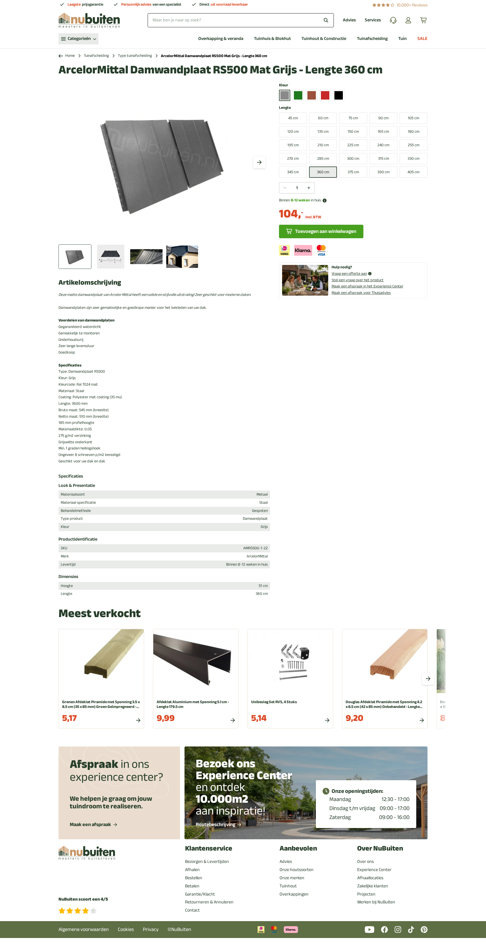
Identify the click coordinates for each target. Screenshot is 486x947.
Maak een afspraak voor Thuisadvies (361, 292)
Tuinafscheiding (372, 38)
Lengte (285, 107)
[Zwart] (338, 95)
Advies (349, 20)
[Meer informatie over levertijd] (325, 201)
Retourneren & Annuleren (209, 902)
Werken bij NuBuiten (376, 902)
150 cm (353, 131)
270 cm (293, 158)
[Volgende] (259, 162)
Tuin (402, 38)
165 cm (383, 131)
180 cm (413, 131)
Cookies (126, 929)
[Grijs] (284, 95)
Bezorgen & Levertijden (207, 861)
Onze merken (292, 878)
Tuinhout (288, 886)
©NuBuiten (179, 929)
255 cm (413, 145)
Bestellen (193, 878)
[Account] (408, 20)
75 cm (353, 118)
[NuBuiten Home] (89, 20)
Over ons (365, 861)
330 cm (413, 158)
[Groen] (298, 95)
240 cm (383, 145)
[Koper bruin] (311, 95)
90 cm (383, 118)
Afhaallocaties (370, 878)
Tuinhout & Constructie (324, 38)
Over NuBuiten (380, 848)
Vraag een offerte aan (349, 273)
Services (373, 20)
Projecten (366, 894)
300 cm (353, 158)
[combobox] (241, 20)
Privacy (151, 929)
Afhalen (192, 869)
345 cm (293, 172)
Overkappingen (294, 894)
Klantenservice (208, 848)
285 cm (323, 158)
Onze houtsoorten (297, 869)
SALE (422, 38)
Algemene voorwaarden (83, 929)
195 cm (293, 145)
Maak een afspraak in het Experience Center (367, 286)
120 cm (293, 131)
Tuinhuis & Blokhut (272, 38)
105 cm (413, 118)
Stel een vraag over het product (358, 280)
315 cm (383, 158)
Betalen (192, 886)
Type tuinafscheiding (135, 55)
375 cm (353, 172)
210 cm (323, 145)
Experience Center (374, 869)
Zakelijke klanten (372, 886)
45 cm (293, 118)
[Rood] (325, 95)
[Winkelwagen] (424, 20)
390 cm (383, 172)
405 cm (413, 172)
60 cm (323, 118)
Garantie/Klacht (200, 894)
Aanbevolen (298, 848)
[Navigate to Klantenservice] (393, 20)
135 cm (323, 131)
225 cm (353, 145)
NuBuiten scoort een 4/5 (83, 899)
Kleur (283, 85)
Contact (192, 910)
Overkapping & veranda (220, 38)
